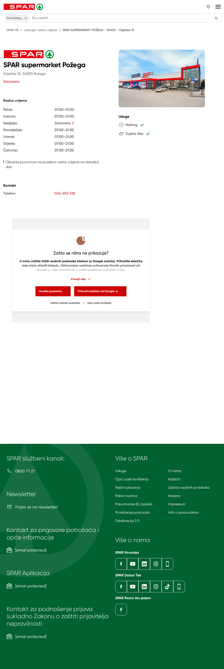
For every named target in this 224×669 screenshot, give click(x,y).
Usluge (120, 471)
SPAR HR (13, 30)
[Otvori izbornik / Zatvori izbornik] (218, 6)
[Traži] (216, 18)
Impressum (177, 504)
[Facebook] (121, 564)
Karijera (174, 496)
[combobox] (17, 18)
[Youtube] (132, 564)
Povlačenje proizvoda (132, 512)
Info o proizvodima (183, 512)
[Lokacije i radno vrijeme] (208, 6)
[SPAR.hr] (23, 6)
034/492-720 (64, 193)
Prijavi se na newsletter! (36, 507)
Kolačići (174, 479)
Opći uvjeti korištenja (99, 303)
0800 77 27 (24, 471)
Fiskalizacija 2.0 (127, 521)
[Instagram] (156, 564)
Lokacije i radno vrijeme (40, 30)
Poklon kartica (126, 496)
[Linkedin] (144, 564)
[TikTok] (167, 586)
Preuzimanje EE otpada (133, 504)
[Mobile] (167, 564)
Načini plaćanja (127, 487)
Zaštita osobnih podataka (65, 303)
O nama (174, 471)
